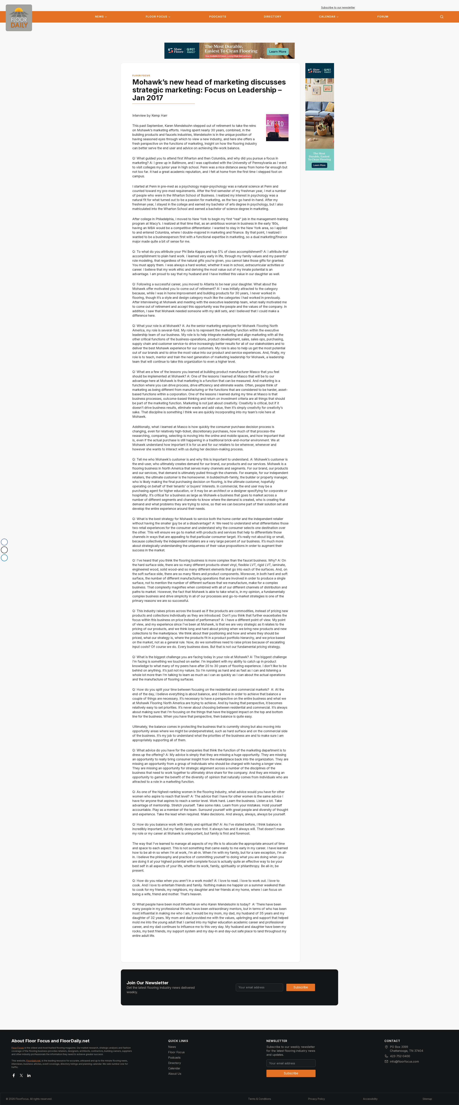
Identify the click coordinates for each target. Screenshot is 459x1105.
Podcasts (217, 16)
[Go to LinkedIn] (29, 1075)
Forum (382, 16)
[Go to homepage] (19, 17)
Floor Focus (156, 16)
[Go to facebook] (13, 1075)
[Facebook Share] (4, 542)
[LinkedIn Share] (4, 557)
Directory (272, 16)
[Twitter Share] (4, 549)
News (99, 16)
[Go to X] (21, 1075)
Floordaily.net (33, 1060)
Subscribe (301, 987)
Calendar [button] (327, 16)
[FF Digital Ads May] (229, 51)
